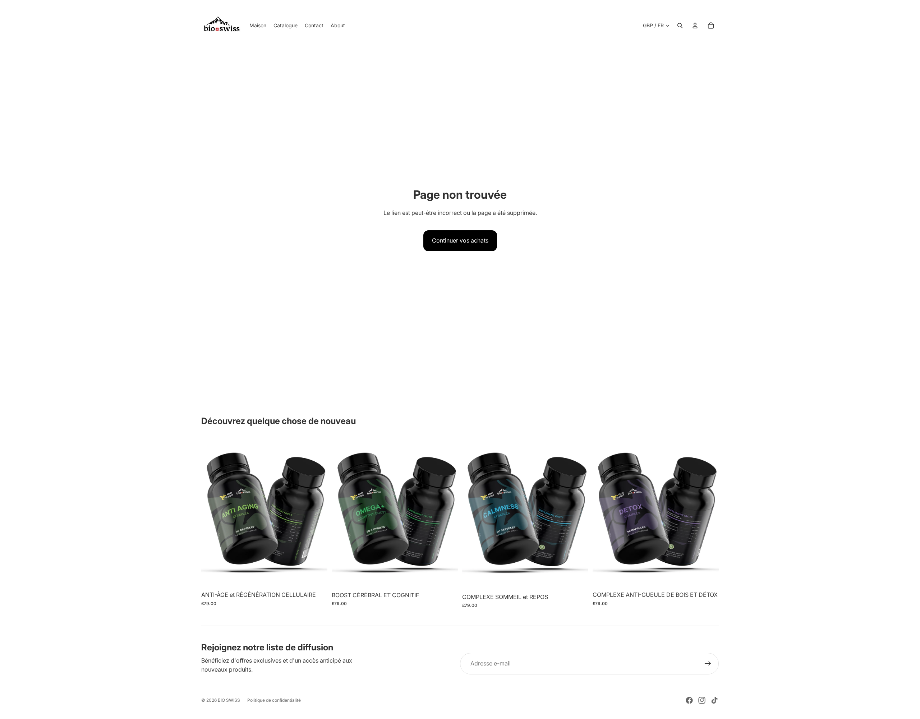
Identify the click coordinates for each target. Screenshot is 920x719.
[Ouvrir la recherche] (680, 25)
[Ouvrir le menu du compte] (695, 25)
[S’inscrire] (708, 663)
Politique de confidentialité (274, 700)
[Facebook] (689, 700)
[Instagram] (702, 700)
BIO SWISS (229, 700)
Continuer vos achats (460, 240)
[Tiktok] (714, 700)
